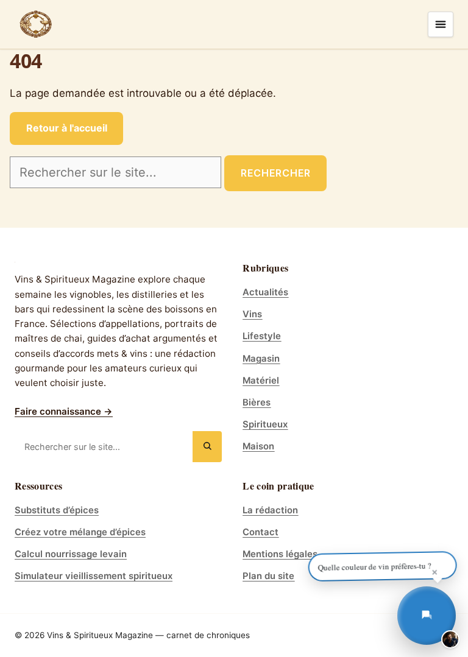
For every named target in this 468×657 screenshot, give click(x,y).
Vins (252, 314)
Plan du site (268, 576)
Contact (260, 532)
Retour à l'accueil (66, 128)
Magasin (261, 358)
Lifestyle (262, 336)
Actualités (265, 292)
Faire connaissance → (64, 411)
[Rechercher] (207, 446)
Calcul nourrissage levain (71, 554)
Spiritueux (265, 424)
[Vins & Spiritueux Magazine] (36, 24)
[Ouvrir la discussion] (426, 615)
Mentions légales (280, 554)
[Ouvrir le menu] (440, 24)
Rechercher (276, 173)
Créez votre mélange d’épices (80, 532)
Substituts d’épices (57, 510)
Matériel (261, 380)
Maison (258, 446)
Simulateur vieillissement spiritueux (93, 576)
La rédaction (270, 510)
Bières (257, 402)
